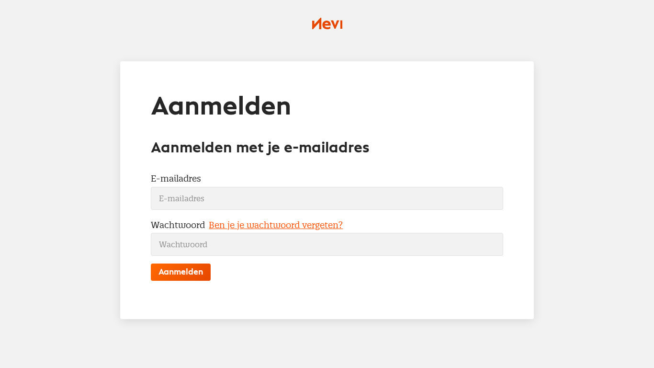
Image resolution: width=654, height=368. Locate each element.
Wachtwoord (178, 224)
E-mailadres (176, 178)
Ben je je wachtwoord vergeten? (276, 224)
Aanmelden (180, 272)
